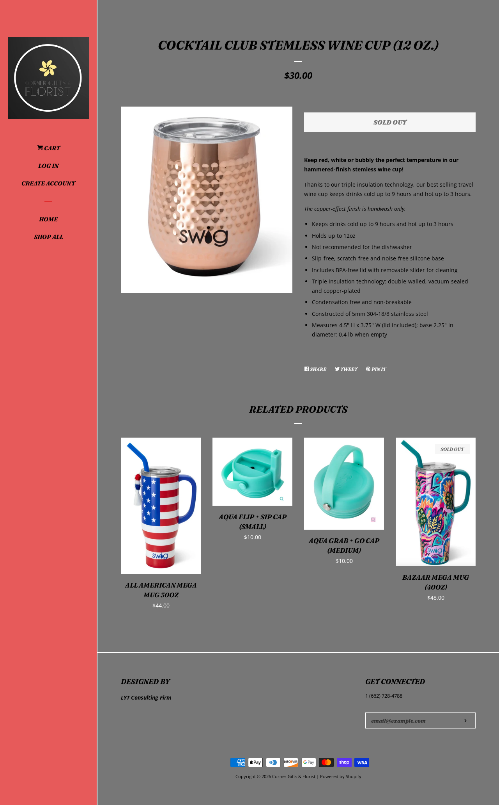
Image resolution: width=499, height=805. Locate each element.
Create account (48, 183)
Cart (51, 148)
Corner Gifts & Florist (294, 776)
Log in (48, 165)
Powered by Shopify (340, 776)
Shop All (48, 236)
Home (48, 219)
